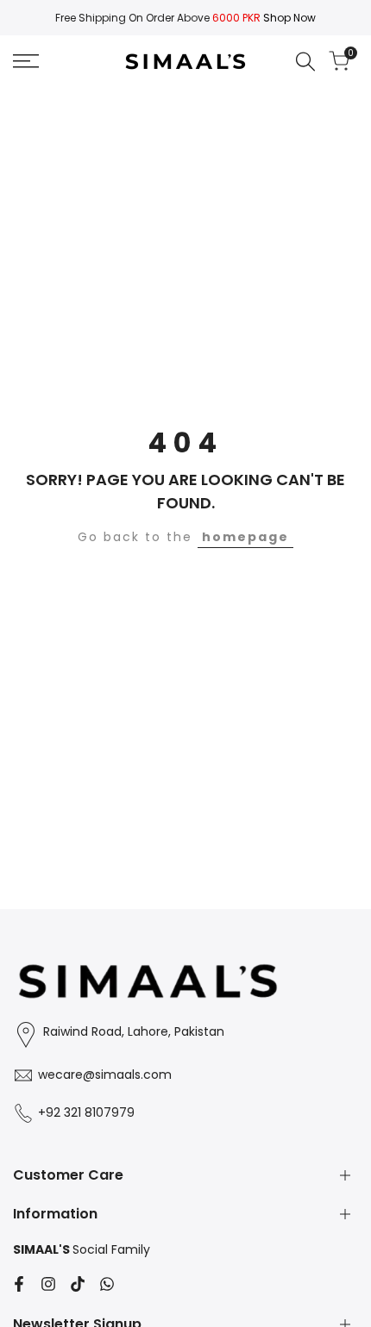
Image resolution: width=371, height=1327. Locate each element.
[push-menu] (26, 61)
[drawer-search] (305, 62)
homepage (245, 536)
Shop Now (289, 17)
